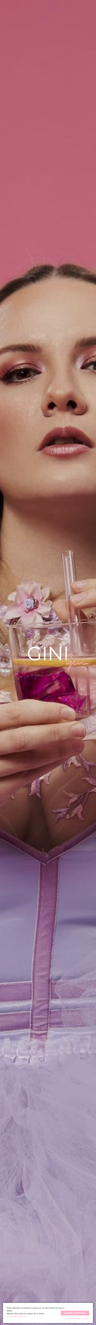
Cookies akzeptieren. (75, 1313)
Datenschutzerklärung (16, 1316)
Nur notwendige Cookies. (78, 1318)
